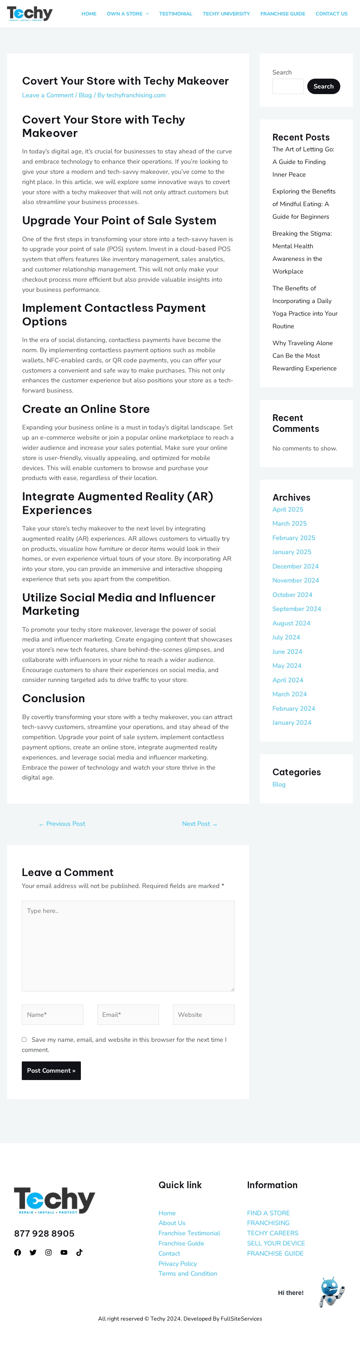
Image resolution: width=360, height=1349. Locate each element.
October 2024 (292, 595)
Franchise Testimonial (189, 1233)
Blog (85, 95)
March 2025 (289, 523)
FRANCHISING (268, 1223)
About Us (172, 1223)
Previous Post (61, 824)
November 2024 (295, 580)
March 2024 (289, 694)
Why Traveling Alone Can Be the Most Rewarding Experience (304, 356)
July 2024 (286, 637)
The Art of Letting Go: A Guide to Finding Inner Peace (303, 162)
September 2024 (296, 609)
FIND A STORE (268, 1213)
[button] (145, 14)
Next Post (200, 824)
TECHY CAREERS (272, 1233)
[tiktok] (79, 1252)
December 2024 (295, 566)
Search (282, 72)
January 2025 (291, 552)
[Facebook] (17, 1252)
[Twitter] (33, 1252)
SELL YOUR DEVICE (276, 1243)
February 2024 (293, 708)
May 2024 (287, 666)
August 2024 (291, 623)
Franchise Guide (181, 1243)
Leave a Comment (47, 95)
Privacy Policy (178, 1263)
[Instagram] (48, 1252)
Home (167, 1213)
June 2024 (287, 651)
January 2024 (291, 722)
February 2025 (293, 538)
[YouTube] (64, 1252)
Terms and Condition (188, 1273)
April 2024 (287, 680)
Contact (169, 1253)
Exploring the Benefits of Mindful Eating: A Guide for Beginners (304, 204)
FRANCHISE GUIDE (275, 1253)
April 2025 (287, 509)
